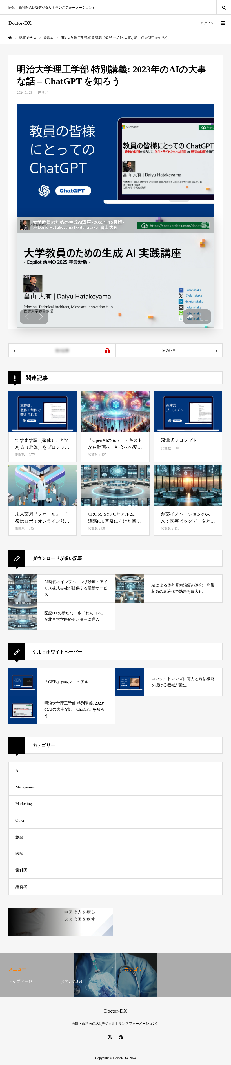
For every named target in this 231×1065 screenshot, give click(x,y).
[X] (110, 1036)
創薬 (19, 837)
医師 (19, 854)
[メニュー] (222, 23)
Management (25, 787)
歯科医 (21, 870)
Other (20, 820)
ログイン (207, 23)
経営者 (43, 93)
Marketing (23, 804)
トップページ (20, 981)
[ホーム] (10, 38)
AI (17, 770)
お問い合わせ (72, 981)
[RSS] (121, 1036)
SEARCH (223, 7)
